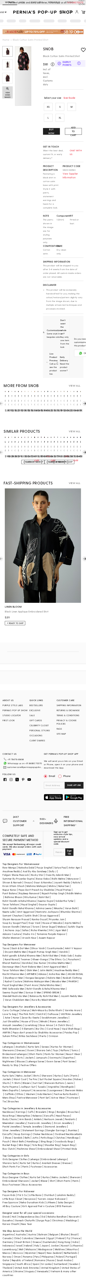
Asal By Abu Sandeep (35, 871)
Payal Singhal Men (13, 985)
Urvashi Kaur (29, 937)
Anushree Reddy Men (66, 970)
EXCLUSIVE (34, 710)
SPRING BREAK (51, 992)
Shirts (36, 1075)
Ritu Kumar (30, 897)
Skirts (19, 1057)
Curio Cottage (11, 1010)
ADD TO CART (73, 131)
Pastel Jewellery (12, 1126)
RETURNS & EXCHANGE (68, 710)
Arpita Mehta (72, 922)
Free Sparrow (10, 1202)
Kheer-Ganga (40, 959)
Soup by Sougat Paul (14, 922)
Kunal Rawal (12, 959)
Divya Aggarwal (49, 915)
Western (30, 1094)
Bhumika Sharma (70, 911)
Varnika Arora (73, 1010)
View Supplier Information (70, 175)
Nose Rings (9, 1115)
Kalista (76, 882)
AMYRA (6, 1032)
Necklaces (8, 1111)
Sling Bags (46, 1141)
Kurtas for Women (61, 1046)
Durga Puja (43, 1220)
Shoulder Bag (52, 1145)
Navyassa (29, 1198)
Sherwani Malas (74, 1090)
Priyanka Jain (56, 919)
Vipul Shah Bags (71, 1028)
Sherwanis (8, 1050)
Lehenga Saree (35, 1061)
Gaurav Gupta (47, 904)
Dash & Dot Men (20, 948)
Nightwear (9, 1061)
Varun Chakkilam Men (17, 999)
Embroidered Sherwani (16, 1180)
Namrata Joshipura (47, 911)
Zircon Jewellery (63, 1123)
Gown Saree (53, 1061)
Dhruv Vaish (38, 948)
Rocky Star (37, 874)
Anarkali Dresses (51, 1163)
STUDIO (69, 2)
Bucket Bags (9, 1145)
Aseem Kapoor (47, 937)
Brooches (13, 1101)
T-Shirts (16, 1083)
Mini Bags (24, 1145)
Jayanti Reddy (62, 882)
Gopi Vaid (34, 922)
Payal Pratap (63, 889)
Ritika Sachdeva (28, 1036)
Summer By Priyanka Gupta (18, 878)
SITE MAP (61, 733)
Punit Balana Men (32, 966)
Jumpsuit (25, 1090)
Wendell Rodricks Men (15, 996)
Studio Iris (28, 934)
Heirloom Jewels (53, 1119)
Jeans (69, 1083)
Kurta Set (25, 1163)
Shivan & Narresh (12, 882)
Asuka (78, 955)
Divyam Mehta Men (16, 951)
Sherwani (47, 1075)
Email (52, 775)
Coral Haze (53, 1028)
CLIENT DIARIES (37, 740)
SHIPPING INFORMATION (69, 705)
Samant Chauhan (12, 915)
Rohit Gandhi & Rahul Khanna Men (46, 988)
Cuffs (31, 1111)
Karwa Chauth (11, 1224)
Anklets (38, 1119)
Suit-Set (37, 1083)
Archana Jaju (12, 930)
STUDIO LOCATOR (12, 715)
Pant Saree (69, 1061)
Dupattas (68, 1057)
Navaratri (74, 1216)
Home (6, 39)
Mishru (52, 886)
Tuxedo (42, 1086)
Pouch (6, 1141)
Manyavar (73, 878)
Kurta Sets (33, 1046)
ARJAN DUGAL (75, 974)
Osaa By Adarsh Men (57, 874)
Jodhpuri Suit (27, 1086)
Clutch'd (40, 1014)
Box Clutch (9, 1148)
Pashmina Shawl (26, 1148)
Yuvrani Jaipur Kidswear (52, 1198)
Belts (27, 1137)
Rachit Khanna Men (13, 974)
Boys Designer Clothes (15, 1177)
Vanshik (63, 951)
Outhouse (52, 1014)
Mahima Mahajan (37, 886)
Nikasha (58, 908)
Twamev (25, 959)
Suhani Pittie (10, 1036)
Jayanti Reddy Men (71, 996)
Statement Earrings (33, 1130)
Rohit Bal (44, 897)
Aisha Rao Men (57, 974)
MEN (22, 2)
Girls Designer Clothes (15, 1159)
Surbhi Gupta (75, 926)
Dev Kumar (40, 962)
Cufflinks (10, 1094)
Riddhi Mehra (74, 893)
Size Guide (69, 97)
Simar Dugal (49, 926)
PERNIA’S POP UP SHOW (15, 710)
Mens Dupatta (10, 1090)
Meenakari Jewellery (14, 1123)
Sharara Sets (43, 1050)
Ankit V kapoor (73, 948)
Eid (43, 1216)
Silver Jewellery (11, 1130)
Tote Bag (37, 1145)
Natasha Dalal (26, 867)
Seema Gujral (45, 900)
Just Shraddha (11, 1021)
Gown (30, 1050)
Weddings (71, 1220)
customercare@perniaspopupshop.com (25, 767)
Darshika (27, 962)
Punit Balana (10, 893)
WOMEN (10, 2)
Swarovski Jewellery (40, 1123)
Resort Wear (73, 1054)
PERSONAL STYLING (39, 730)
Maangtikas (23, 1115)
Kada (79, 1134)
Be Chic (40, 1028)
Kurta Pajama (10, 1086)
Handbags (73, 1137)
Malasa (62, 926)
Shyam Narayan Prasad (16, 919)
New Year (26, 1224)
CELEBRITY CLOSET (39, 725)
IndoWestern (44, 1094)
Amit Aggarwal (25, 911)
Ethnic (20, 1094)
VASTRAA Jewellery (71, 1014)
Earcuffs (49, 1115)
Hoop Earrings (22, 1134)
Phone (67, 775)
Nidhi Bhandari (11, 1028)
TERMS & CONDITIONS (68, 715)
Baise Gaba (43, 878)
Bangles (61, 1111)
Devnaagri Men (11, 966)
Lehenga (34, 1159)
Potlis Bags (47, 1137)
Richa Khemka (39, 930)
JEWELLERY (36, 2)
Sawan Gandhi (11, 926)
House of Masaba (52, 922)
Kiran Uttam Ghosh (13, 886)
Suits (66, 1075)
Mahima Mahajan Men (36, 981)
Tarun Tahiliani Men (13, 970)
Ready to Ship (10, 1065)
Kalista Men (54, 977)
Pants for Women (54, 1054)
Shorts (6, 1083)
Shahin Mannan (11, 937)
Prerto (42, 1036)
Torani (35, 926)
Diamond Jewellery (56, 1126)
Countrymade (55, 948)
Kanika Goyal (39, 919)
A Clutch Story (64, 1025)
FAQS (59, 728)
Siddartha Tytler (65, 900)
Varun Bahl (71, 908)
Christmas (58, 1220)
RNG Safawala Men (13, 988)
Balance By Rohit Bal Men (44, 996)
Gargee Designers (35, 977)
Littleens (51, 1202)
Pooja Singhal (44, 867)
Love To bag (9, 1014)
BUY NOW (51, 131)
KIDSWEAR (54, 2)
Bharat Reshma (11, 962)
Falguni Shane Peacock (16, 874)
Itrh (51, 930)
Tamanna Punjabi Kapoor (51, 934)
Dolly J (53, 871)
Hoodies (67, 1079)
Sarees (45, 1046)
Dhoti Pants (35, 1054)
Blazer (44, 1180)
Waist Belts (18, 1141)
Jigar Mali (61, 930)
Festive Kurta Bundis (65, 1094)
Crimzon (53, 1036)
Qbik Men (32, 970)
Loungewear (55, 1090)
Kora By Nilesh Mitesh (44, 999)
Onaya (28, 882)
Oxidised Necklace (65, 1134)
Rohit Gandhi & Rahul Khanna (19, 900)
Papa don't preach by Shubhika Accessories (37, 1032)
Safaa (25, 930)
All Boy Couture (11, 1206)
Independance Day (29, 1216)
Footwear (72, 1097)
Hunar (16, 1017)
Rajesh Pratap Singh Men (43, 951)
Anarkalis (20, 1046)
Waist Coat (20, 1079)
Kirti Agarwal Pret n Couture (38, 1206)
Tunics (74, 1050)
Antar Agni (74, 867)
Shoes (8, 1137)
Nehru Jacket (23, 1075)
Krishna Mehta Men (59, 962)
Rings (52, 1111)
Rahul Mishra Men (50, 985)
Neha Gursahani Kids (32, 1202)
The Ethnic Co (58, 959)
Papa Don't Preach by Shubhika (36, 889)
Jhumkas (72, 1130)
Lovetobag (31, 1025)
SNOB (48, 49)
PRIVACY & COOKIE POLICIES (66, 722)
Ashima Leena (44, 908)
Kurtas (58, 1075)
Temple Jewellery (32, 1126)
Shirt (52, 1180)
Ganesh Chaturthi (25, 1220)
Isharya (25, 1010)
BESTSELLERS (36, 705)
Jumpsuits (42, 1057)
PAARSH (72, 981)
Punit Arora (31, 985)
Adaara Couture (12, 934)
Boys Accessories (32, 1184)
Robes (77, 1079)
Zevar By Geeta (30, 1017)
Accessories (39, 1090)
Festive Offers (29, 1065)
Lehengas (8, 1046)
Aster (8, 1017)
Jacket (35, 1180)
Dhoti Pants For (11, 1166)
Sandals (18, 1137)
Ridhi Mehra (58, 878)
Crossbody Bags (63, 1141)
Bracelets (41, 1111)
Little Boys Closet (12, 1198)
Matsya (26, 926)
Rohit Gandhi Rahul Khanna (18, 908)
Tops (55, 1050)
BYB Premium (64, 1206)
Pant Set (44, 1097)
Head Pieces (63, 1115)
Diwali (6, 1216)
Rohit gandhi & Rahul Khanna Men (22, 955)
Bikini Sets (8, 1057)
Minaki (44, 1021)
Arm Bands (25, 1119)
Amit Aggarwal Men (55, 966)
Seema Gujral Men (13, 992)
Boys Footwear (11, 1184)
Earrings (20, 1111)
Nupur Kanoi (9, 889)
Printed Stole (69, 1148)
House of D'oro (29, 1021)
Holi (14, 1216)
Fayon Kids (9, 1195)
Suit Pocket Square (50, 1079)
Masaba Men (59, 981)
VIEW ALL (74, 385)
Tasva (6, 948)
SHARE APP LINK (74, 785)
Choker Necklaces (43, 1134)
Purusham (73, 959)
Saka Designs (65, 1202)
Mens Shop (9, 1097)
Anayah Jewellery (13, 1025)
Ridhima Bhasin (14, 897)
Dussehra (8, 1220)
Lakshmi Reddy (65, 1195)
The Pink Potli (26, 1014)
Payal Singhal (29, 904)
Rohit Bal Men (50, 955)
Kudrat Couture (13, 981)
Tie (4, 1101)
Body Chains (10, 1119)
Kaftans (65, 1050)
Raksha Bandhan (57, 1216)
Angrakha (53, 1086)
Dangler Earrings (55, 1130)
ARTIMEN (31, 974)
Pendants (70, 1119)
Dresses (20, 1050)
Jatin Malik (46, 970)
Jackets (29, 1057)
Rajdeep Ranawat (29, 893)
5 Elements (28, 1028)
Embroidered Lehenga (54, 1159)
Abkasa (42, 974)
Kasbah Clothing (72, 977)
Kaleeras (37, 1115)
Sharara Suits (10, 1163)
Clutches (60, 1137)
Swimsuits (55, 1057)
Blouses (21, 1061)
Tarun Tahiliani (11, 904)
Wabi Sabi (67, 955)
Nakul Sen (63, 886)
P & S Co (22, 1195)
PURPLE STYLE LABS (13, 705)
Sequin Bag (68, 1145)
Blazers (27, 1083)
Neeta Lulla (9, 911)
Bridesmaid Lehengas (15, 1054)
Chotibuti (49, 1195)
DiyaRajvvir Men (14, 977)
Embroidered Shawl (49, 1148)
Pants (74, 1075)
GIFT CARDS (35, 720)
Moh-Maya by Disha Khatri (47, 1010)
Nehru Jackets (60, 1177)
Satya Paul (60, 867)
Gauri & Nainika (43, 882)
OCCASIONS (35, 735)
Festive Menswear (27, 1097)
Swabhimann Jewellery (55, 1017)
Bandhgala (67, 1086)
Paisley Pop (70, 1032)
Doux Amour (46, 1025)
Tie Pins (33, 1079)
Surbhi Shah (31, 915)
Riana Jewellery (59, 1021)
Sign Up (69, 852)
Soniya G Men (33, 992)
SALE (32, 715)
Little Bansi (35, 1195)
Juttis (35, 1137)
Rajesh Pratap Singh (53, 893)
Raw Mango (9, 867)
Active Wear (58, 1097)
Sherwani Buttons (54, 1083)
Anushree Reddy (12, 871)
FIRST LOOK (9, 720)
